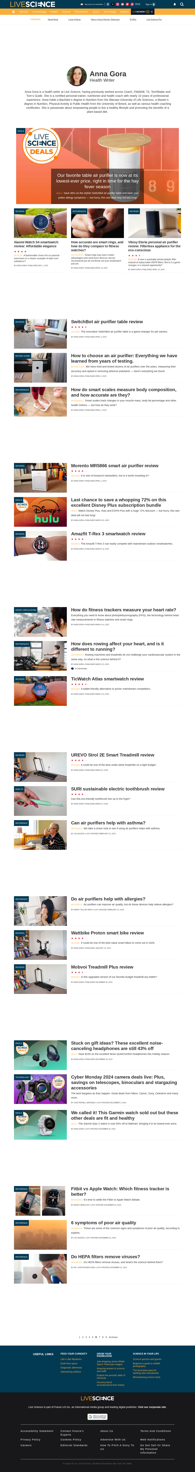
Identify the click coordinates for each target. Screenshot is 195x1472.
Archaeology (39, 11)
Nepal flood (53, 19)
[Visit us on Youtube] (122, 4)
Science (66, 11)
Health (54, 11)
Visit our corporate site (152, 1407)
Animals (23, 11)
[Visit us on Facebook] (108, 4)
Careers (26, 1445)
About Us (106, 1431)
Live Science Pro (154, 19)
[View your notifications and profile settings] (175, 4)
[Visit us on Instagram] (117, 4)
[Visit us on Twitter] (112, 4)
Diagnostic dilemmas (71, 1367)
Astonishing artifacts (71, 1372)
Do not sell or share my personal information (155, 1449)
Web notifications (152, 1439)
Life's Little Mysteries (71, 1359)
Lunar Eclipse (74, 19)
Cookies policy (71, 1439)
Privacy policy (31, 1439)
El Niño (133, 19)
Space (96, 11)
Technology (110, 11)
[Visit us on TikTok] (132, 4)
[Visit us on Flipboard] (127, 4)
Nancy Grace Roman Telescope (105, 19)
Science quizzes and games (147, 1359)
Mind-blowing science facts (146, 1377)
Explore (124, 11)
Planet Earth (81, 11)
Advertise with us (113, 1439)
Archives (113, 1337)
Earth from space (69, 1363)
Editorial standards (74, 1445)
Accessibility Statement (37, 1431)
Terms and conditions (155, 1431)
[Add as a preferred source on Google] (97, 1417)
